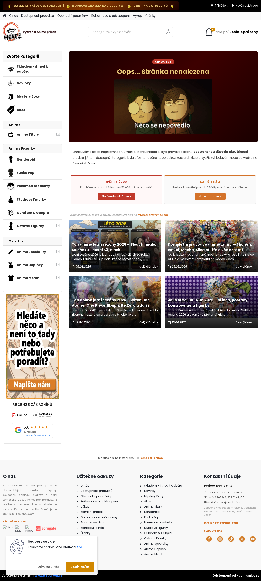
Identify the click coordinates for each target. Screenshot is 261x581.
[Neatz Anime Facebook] (209, 539)
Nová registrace (247, 5)
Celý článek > (148, 267)
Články (150, 15)
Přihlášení (221, 5)
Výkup (137, 15)
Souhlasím (80, 566)
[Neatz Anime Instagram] (220, 539)
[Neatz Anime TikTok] (231, 539)
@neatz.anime (151, 458)
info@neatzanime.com (153, 215)
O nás (13, 15)
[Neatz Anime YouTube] (253, 539)
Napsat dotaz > (210, 196)
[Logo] (31, 32)
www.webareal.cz (48, 575)
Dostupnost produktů (37, 15)
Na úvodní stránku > (116, 196)
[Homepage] (4, 16)
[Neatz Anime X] (242, 539)
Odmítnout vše (48, 567)
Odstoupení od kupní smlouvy (235, 575)
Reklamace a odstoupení (110, 15)
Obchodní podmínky (72, 15)
